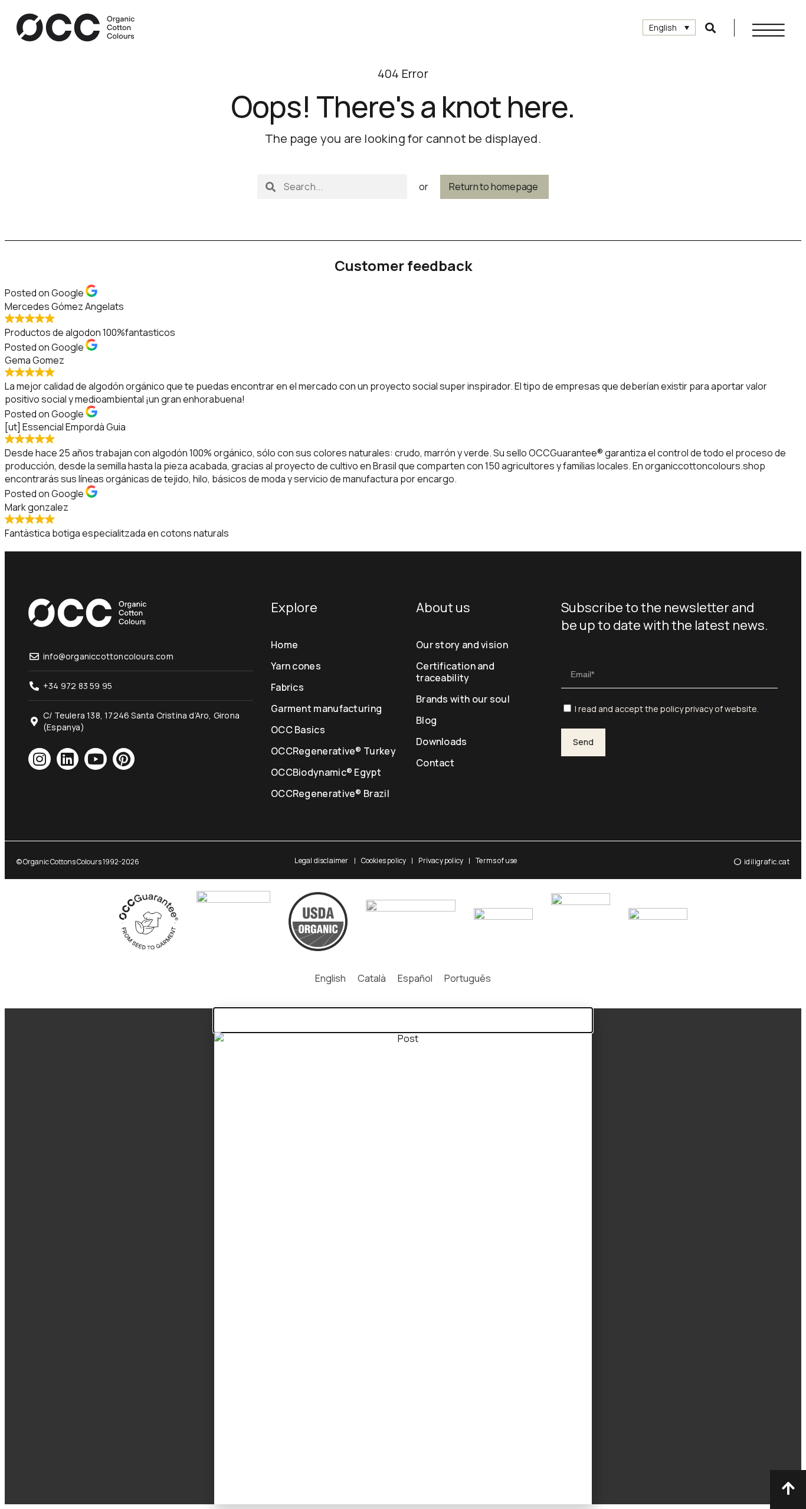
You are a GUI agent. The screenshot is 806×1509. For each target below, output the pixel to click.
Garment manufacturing (326, 708)
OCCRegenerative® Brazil (330, 793)
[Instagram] (39, 759)
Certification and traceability (455, 671)
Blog (426, 720)
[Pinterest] (124, 759)
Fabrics (287, 687)
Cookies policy (384, 860)
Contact (435, 762)
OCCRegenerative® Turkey (333, 750)
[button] (710, 28)
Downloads (441, 741)
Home (284, 644)
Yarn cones (296, 665)
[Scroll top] (788, 1488)
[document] (403, 1256)
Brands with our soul (463, 699)
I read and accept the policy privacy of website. (667, 708)
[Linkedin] (68, 759)
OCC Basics (298, 729)
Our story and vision (462, 644)
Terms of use (496, 860)
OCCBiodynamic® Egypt (326, 772)
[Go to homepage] (76, 27)
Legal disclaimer (321, 860)
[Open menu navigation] (768, 30)
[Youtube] (95, 759)
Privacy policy (440, 860)
